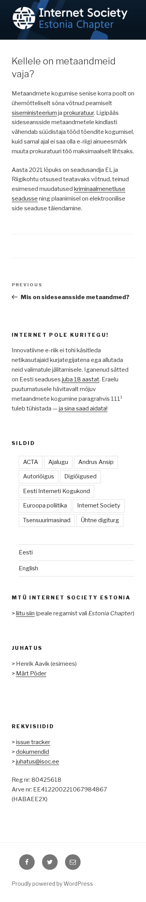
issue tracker (33, 742)
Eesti (26, 552)
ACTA (30, 462)
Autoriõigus (38, 476)
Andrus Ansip (96, 462)
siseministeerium (34, 112)
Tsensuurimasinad (46, 520)
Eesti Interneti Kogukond (56, 491)
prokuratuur (78, 112)
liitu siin (25, 613)
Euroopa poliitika (45, 505)
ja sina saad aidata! (83, 408)
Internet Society (98, 505)
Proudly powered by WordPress (52, 883)
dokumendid (32, 751)
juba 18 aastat (80, 379)
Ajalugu (58, 462)
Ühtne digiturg (100, 520)
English (28, 568)
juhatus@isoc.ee (37, 761)
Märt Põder (31, 673)
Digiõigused (80, 476)
